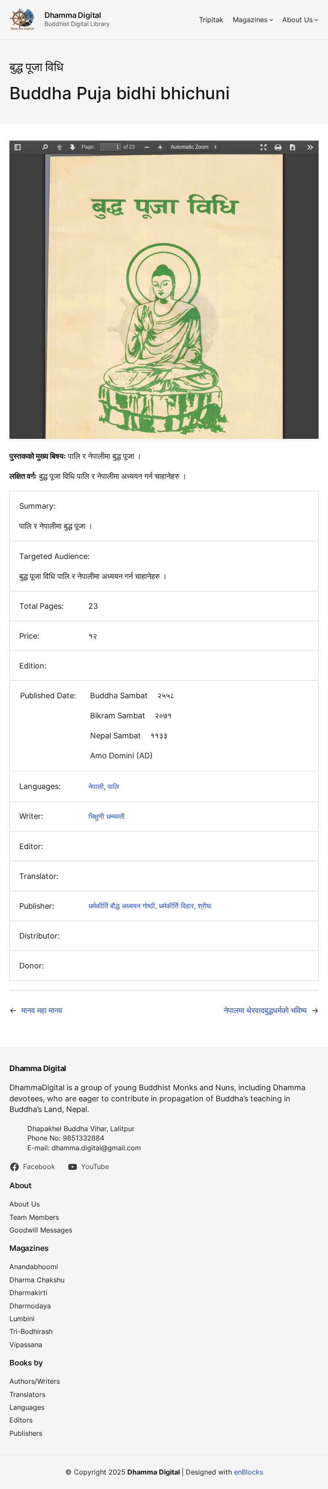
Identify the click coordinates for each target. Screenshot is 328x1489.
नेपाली (96, 786)
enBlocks (248, 1472)
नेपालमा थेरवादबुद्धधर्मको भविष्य (265, 1010)
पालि (113, 786)
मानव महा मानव (41, 1010)
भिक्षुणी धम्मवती (106, 816)
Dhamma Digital (72, 15)
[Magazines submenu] (271, 19)
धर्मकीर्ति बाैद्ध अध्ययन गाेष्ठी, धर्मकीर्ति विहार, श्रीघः (150, 905)
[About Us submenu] (316, 19)
